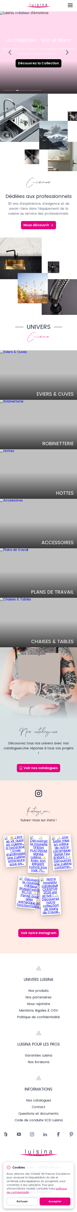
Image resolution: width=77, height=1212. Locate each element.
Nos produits (38, 990)
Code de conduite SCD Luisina (39, 1120)
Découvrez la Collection (38, 63)
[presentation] (10, 52)
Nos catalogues (38, 1100)
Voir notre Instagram (38, 933)
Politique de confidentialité (38, 1017)
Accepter (55, 1201)
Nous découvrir (36, 225)
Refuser (22, 1201)
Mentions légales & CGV (38, 1010)
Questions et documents (38, 1113)
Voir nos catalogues (41, 768)
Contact (38, 1107)
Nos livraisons (38, 1062)
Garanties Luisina (38, 1055)
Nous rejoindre (38, 1004)
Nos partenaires (38, 997)
